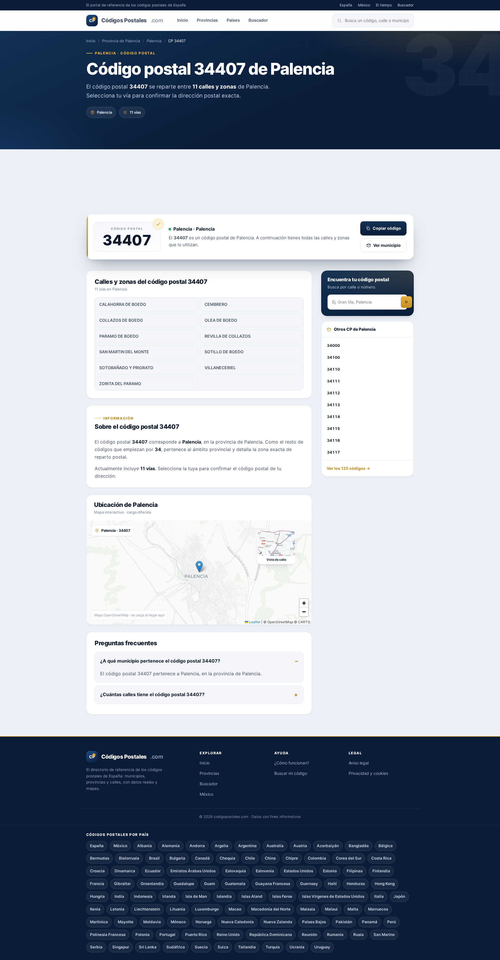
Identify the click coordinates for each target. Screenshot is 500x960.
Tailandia (247, 947)
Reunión (309, 934)
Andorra (197, 845)
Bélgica (385, 845)
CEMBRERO (216, 304)
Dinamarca (125, 871)
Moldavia (152, 921)
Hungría (97, 896)
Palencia (154, 40)
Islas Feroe (282, 896)
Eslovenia (265, 871)
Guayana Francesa (272, 883)
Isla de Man (196, 896)
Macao (235, 909)
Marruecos (378, 909)
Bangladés (359, 845)
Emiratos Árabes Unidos (193, 871)
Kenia (95, 909)
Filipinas (355, 871)
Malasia (307, 909)
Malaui (331, 909)
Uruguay (322, 947)
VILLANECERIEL (220, 367)
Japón (399, 896)
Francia (97, 883)
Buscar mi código (290, 773)
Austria (300, 845)
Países (233, 20)
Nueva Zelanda (278, 921)
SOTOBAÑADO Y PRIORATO (126, 367)
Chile (250, 858)
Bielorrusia (129, 858)
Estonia (330, 871)
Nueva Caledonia (237, 921)
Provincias (207, 20)
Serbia (96, 947)
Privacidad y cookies (368, 773)
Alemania (171, 845)
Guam (209, 883)
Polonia (142, 934)
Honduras (356, 883)
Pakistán (344, 921)
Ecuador (153, 871)
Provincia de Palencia (121, 40)
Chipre (292, 858)
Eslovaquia (235, 871)
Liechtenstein (147, 909)
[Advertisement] (250, 170)
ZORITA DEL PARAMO (120, 383)
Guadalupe (184, 883)
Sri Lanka (148, 947)
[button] (199, 567)
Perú (391, 921)
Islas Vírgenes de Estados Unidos (333, 896)
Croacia (97, 871)
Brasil (154, 858)
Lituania (177, 909)
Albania (144, 845)
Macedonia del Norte (271, 909)
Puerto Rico (196, 934)
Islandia (224, 896)
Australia (275, 845)
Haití (332, 883)
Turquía (273, 947)
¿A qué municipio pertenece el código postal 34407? (160, 661)
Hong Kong (385, 883)
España (346, 5)
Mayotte (125, 921)
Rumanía (335, 934)
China (270, 858)
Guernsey (309, 883)
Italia (379, 896)
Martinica (99, 921)
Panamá (369, 921)
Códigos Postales (126, 20)
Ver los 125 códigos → (348, 468)
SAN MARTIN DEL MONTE (124, 351)
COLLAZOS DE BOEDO (121, 320)
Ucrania (297, 947)
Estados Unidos (298, 871)
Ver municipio (387, 245)
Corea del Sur (348, 858)
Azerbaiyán (328, 845)
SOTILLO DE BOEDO (224, 351)
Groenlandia (152, 883)
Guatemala (235, 883)
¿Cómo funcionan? (291, 762)
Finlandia (381, 871)
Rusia (358, 934)
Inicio (182, 20)
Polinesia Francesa (108, 934)
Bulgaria (177, 858)
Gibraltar (122, 883)
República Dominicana (270, 934)
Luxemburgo (207, 909)
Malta (353, 909)
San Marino (384, 934)
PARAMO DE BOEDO (119, 336)
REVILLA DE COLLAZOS (228, 336)
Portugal (167, 934)
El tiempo (384, 5)
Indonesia (143, 896)
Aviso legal (359, 762)
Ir (406, 302)
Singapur (120, 947)
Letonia (117, 909)
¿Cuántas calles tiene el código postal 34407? (152, 694)
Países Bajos (314, 921)
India (119, 896)
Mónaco (178, 921)
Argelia (221, 845)
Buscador (406, 5)
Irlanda (169, 896)
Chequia (227, 858)
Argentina (247, 845)
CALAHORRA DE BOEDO (122, 304)
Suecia (201, 947)
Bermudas (99, 858)
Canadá (202, 858)
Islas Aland (252, 896)
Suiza (223, 947)
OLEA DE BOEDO (221, 320)
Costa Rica (381, 858)
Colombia (317, 858)
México (364, 5)
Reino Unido (228, 934)
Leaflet (254, 622)
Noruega (204, 921)
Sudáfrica (175, 947)
